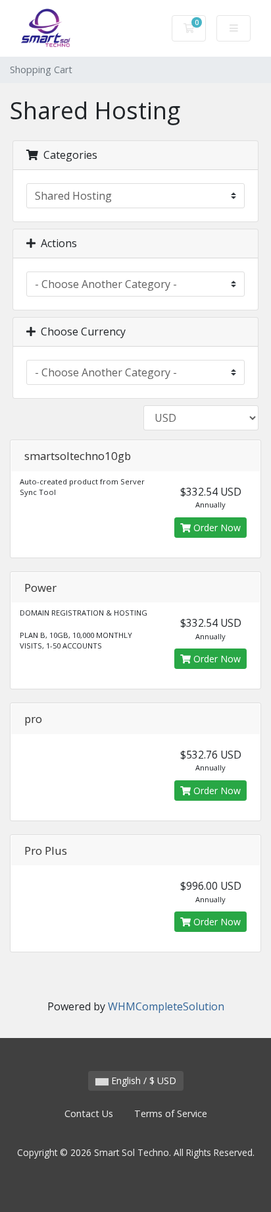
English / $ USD (142, 1080)
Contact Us (88, 1113)
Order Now (216, 527)
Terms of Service (170, 1113)
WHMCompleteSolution (166, 1006)
